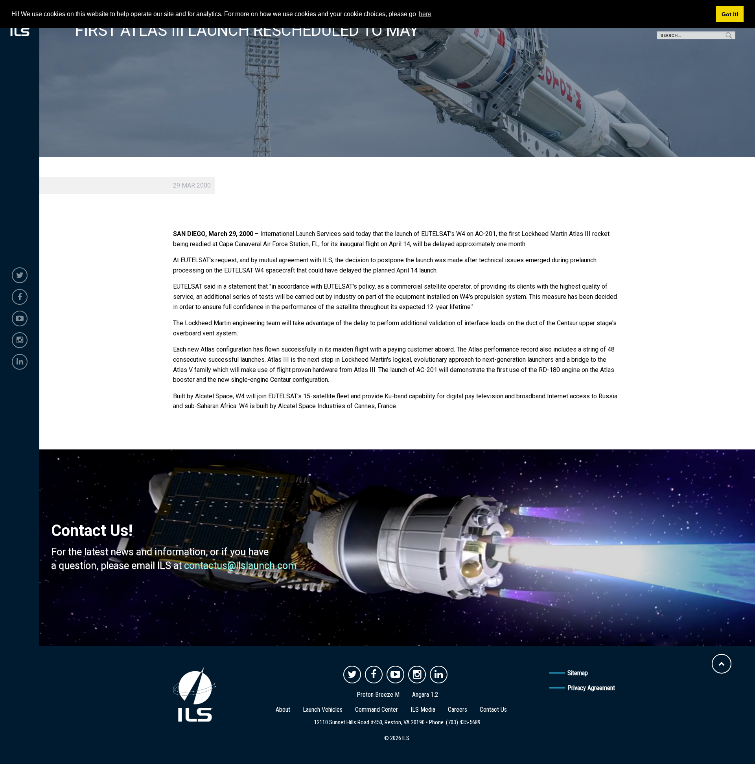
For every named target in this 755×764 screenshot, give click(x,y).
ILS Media (423, 709)
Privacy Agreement (591, 688)
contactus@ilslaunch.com (240, 565)
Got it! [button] (730, 14)
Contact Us (493, 709)
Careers (457, 709)
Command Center (376, 709)
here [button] (425, 14)
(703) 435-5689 (463, 722)
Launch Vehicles (323, 709)
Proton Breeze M (378, 694)
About (283, 709)
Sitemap (577, 673)
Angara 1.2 (425, 694)
